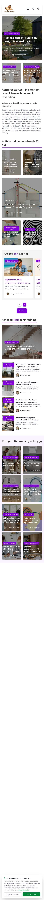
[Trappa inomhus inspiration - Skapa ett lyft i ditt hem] (22, 342)
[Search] (33, 8)
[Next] (24, 305)
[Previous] (19, 305)
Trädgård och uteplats (12, 34)
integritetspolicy (23, 890)
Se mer (21, 311)
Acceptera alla (31, 894)
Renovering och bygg (32, 67)
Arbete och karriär (9, 67)
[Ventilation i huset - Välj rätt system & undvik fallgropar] (22, 198)
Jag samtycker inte (13, 894)
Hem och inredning (10, 159)
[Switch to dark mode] (38, 9)
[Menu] (28, 8)
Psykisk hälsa (30, 229)
